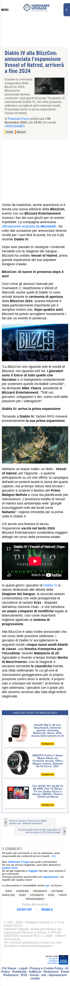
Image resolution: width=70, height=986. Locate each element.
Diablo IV (50, 585)
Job (43, 975)
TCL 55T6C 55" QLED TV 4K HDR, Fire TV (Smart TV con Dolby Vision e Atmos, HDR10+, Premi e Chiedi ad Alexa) (47, 791)
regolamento (51, 876)
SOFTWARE (57, 891)
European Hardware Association (52, 960)
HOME (8, 891)
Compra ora (47, 744)
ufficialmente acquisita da (29, 226)
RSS (24, 975)
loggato (33, 870)
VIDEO (51, 895)
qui (47, 885)
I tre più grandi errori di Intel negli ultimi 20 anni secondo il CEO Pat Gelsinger (39, 831)
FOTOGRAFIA (37, 895)
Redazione (51, 971)
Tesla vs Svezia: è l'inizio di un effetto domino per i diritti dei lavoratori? (28, 822)
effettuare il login (19, 861)
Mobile (47, 909)
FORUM (62, 895)
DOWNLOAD (8, 895)
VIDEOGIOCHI (40, 891)
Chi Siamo (9, 968)
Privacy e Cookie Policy (46, 968)
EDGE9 (22, 895)
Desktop (24, 909)
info (54, 855)
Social (34, 975)
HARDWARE (22, 891)
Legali (23, 968)
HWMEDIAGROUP (35, 899)
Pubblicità (19, 971)
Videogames (15, 126)
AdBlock (35, 971)
